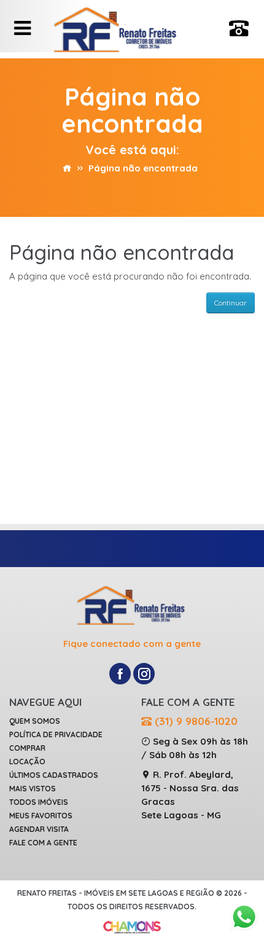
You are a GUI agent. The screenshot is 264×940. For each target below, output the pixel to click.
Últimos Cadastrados (53, 775)
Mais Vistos (32, 788)
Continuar (230, 302)
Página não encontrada (143, 168)
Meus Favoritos (40, 815)
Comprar (27, 748)
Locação (27, 761)
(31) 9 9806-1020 (195, 721)
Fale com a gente (43, 842)
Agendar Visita (39, 829)
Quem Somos (34, 721)
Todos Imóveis (38, 802)
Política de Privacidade (56, 734)
